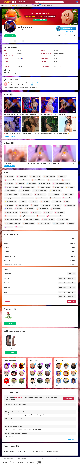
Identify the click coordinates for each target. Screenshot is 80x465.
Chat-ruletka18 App (47, 5)
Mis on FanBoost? (71, 31)
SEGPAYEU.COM (54, 458)
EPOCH (48, 458)
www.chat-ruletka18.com (21, 458)
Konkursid (36, 5)
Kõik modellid (4, 5)
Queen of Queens (37, 83)
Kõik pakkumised (28, 5)
